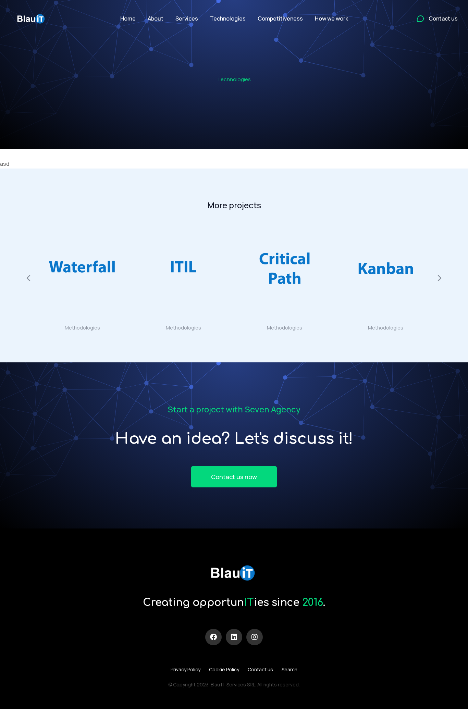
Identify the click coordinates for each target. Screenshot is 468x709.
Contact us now (234, 477)
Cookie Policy (224, 669)
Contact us (260, 669)
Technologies (234, 79)
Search (289, 669)
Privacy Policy (185, 669)
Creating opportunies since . (234, 602)
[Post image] (82, 268)
